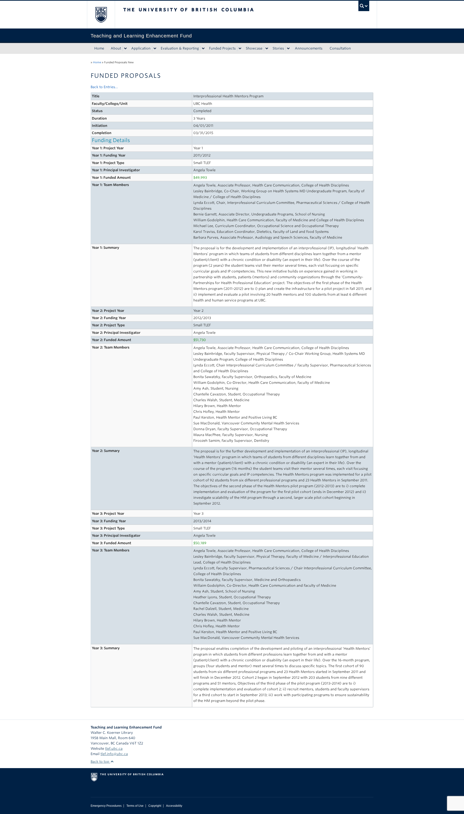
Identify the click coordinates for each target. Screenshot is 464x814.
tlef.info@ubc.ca (114, 754)
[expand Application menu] (155, 48)
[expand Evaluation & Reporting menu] (203, 48)
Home (99, 48)
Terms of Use (135, 805)
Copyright (154, 805)
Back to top (100, 762)
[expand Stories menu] (288, 48)
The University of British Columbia (101, 15)
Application (141, 48)
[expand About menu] (125, 48)
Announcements (308, 48)
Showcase (254, 48)
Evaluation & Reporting (180, 48)
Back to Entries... (104, 87)
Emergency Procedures (106, 805)
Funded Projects (222, 48)
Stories (278, 48)
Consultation (340, 48)
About (116, 48)
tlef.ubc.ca (114, 748)
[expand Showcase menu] (267, 48)
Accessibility (174, 805)
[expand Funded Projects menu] (240, 48)
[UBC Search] (363, 6)
